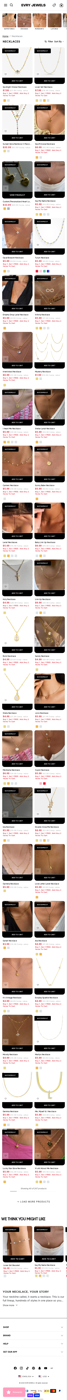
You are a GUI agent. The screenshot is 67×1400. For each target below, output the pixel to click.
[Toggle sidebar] (54, 5)
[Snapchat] (39, 1368)
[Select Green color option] (44, 271)
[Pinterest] (33, 1368)
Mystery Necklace (43, 371)
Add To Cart (18, 1259)
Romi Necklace (9, 656)
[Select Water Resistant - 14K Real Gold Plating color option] (36, 100)
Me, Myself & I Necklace (45, 1111)
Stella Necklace (10, 713)
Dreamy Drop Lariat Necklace (15, 314)
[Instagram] (21, 1368)
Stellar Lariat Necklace (45, 428)
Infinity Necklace (42, 314)
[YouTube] (45, 1368)
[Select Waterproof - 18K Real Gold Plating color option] (4, 100)
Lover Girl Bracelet (11, 1265)
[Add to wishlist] (5, 74)
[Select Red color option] (36, 271)
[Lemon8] (51, 1368)
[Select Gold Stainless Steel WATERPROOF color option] (4, 208)
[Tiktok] (27, 1368)
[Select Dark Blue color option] (48, 271)
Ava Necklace (41, 941)
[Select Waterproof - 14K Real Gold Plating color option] (4, 151)
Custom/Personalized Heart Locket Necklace (17, 201)
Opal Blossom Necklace (13, 258)
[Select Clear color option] (36, 783)
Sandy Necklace (42, 656)
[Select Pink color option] (40, 783)
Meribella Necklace (11, 770)
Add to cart (17, 81)
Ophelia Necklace (11, 884)
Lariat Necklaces (10, 542)
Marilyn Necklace (42, 1054)
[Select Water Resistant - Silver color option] (40, 100)
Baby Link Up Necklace (45, 542)
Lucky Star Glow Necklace (14, 1168)
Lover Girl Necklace (43, 87)
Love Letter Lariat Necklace (47, 884)
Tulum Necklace (42, 258)
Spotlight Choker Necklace (14, 87)
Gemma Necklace (10, 1111)
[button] (5, 5)
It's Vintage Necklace (12, 997)
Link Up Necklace (42, 599)
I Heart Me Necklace (12, 428)
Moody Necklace (10, 1054)
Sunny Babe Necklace (44, 485)
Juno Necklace (41, 713)
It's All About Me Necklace (46, 1168)
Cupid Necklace (42, 770)
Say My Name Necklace (45, 201)
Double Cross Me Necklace (47, 827)
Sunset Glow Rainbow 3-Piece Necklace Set (17, 144)
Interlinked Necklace (12, 371)
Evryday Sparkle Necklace (46, 997)
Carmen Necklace (10, 485)
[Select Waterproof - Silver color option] (8, 100)
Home (5, 36)
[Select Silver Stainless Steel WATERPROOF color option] (8, 208)
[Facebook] (15, 1368)
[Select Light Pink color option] (40, 271)
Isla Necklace (8, 827)
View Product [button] (17, 195)
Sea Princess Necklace (45, 144)
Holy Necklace (9, 599)
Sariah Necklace (10, 941)
